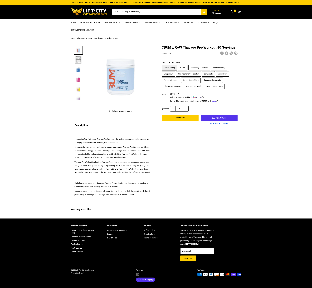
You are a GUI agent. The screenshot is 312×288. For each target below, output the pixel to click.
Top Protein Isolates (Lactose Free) (83, 231)
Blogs (215, 22)
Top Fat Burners (77, 244)
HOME (73, 22)
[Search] (204, 12)
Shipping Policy (150, 234)
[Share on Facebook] (222, 53)
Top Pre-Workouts (78, 240)
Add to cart (180, 118)
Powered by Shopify (77, 273)
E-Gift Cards (112, 238)
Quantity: (165, 109)
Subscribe (188, 258)
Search (110, 234)
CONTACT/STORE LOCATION (82, 30)
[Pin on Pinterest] (226, 53)
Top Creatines (76, 248)
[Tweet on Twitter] (231, 53)
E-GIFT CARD (189, 22)
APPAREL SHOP (151, 22)
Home (73, 38)
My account (217, 13)
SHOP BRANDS (170, 22)
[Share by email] (236, 53)
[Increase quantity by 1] (185, 108)
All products (81, 38)
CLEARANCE (204, 22)
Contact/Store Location (117, 230)
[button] (204, 97)
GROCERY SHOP (110, 22)
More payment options (219, 123)
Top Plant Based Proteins (81, 237)
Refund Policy (149, 230)
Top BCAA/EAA (77, 252)
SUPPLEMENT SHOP (88, 22)
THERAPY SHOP (131, 22)
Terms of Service (151, 238)
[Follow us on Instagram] (137, 274)
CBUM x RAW (166, 53)
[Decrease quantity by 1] (173, 108)
